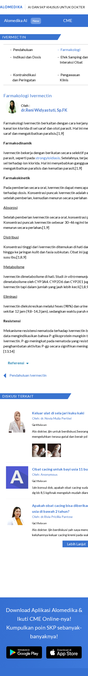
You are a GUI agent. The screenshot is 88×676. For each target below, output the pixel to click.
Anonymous (49, 474)
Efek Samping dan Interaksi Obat (74, 59)
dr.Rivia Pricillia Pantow (57, 517)
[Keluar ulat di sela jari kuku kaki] (17, 431)
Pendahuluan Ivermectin (27, 375)
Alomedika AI (15, 20)
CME (67, 20)
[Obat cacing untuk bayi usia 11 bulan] (17, 487)
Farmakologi (70, 49)
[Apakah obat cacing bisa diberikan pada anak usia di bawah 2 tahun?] (17, 523)
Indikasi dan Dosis (27, 57)
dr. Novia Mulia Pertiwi (56, 418)
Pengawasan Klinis (70, 77)
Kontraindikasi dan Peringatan (24, 77)
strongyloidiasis (47, 158)
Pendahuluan (23, 49)
